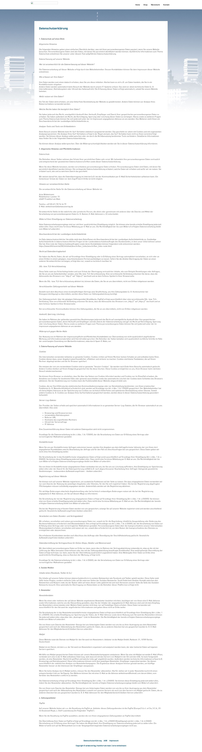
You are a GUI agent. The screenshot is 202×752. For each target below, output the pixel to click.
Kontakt (166, 5)
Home (137, 5)
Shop (145, 5)
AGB (105, 740)
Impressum (114, 740)
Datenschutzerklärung (93, 740)
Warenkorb (155, 5)
